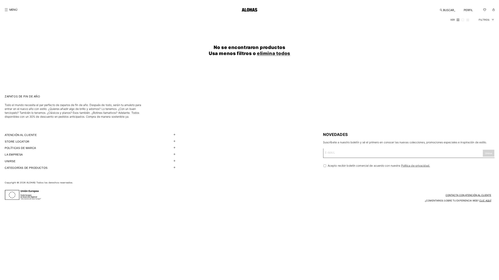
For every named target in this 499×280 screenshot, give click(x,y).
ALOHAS (31, 182)
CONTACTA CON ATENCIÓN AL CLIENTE (468, 195)
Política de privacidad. (415, 165)
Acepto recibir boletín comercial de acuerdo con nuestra (378, 165)
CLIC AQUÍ (485, 200)
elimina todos (273, 53)
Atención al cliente (21, 134)
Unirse (10, 161)
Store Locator (17, 141)
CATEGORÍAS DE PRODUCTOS (26, 167)
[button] (11, 9)
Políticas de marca (20, 148)
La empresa (14, 154)
